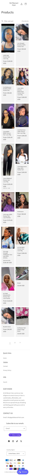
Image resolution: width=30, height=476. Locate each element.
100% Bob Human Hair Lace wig (6, 57)
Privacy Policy (7, 370)
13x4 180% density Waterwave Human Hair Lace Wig (20, 91)
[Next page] (20, 343)
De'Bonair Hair (12, 472)
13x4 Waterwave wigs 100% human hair (22, 168)
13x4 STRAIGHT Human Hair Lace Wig (7, 180)
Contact (5, 366)
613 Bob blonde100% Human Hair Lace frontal (6, 296)
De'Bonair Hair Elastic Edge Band (21, 329)
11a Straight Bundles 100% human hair (21, 44)
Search (5, 382)
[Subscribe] (24, 428)
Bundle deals (7, 326)
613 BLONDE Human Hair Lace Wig (21, 249)
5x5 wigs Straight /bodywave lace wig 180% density (7, 255)
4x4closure (20, 211)
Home (5, 358)
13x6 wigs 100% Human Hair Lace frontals (7, 216)
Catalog (5, 362)
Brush (19, 283)
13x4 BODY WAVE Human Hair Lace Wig (7, 133)
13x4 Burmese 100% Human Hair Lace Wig (21, 131)
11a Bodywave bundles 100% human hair (7, 88)
